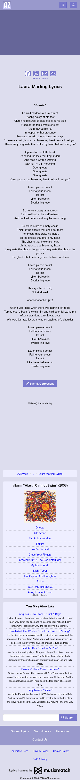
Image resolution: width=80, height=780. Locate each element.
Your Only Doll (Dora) (40, 587)
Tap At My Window (40, 538)
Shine (40, 581)
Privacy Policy (40, 751)
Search (69, 717)
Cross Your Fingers (40, 554)
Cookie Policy (61, 751)
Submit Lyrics (20, 731)
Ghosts (40, 527)
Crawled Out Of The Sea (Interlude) (40, 559)
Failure (40, 543)
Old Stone (40, 533)
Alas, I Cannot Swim (40, 592)
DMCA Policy (40, 759)
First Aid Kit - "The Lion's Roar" (40, 648)
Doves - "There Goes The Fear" (40, 669)
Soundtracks (42, 731)
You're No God (40, 549)
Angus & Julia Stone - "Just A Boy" (40, 614)
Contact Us (40, 739)
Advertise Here (19, 751)
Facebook (62, 731)
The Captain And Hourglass (40, 576)
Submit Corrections (41, 383)
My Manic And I (40, 565)
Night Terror (40, 570)
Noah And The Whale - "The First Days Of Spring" (40, 631)
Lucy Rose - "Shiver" (40, 690)
